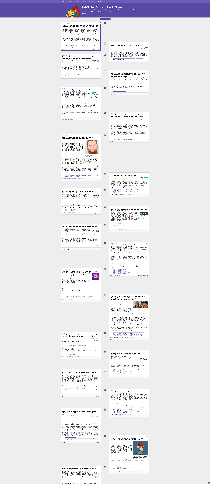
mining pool (135, 185)
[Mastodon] (83, 13)
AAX (71, 248)
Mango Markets (73, 178)
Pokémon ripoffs (74, 299)
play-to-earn (94, 290)
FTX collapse (121, 337)
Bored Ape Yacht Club (123, 471)
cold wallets (90, 31)
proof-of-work (72, 345)
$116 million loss (67, 144)
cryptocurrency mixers (138, 82)
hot (83, 31)
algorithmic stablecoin (68, 417)
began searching (92, 234)
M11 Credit (124, 414)
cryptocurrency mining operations (125, 194)
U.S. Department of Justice (130, 337)
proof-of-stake (82, 345)
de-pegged (77, 423)
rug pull (114, 248)
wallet (82, 194)
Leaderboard (77, 1)
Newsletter (99, 1)
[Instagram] (85, 13)
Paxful (72, 356)
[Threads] (86, 13)
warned (72, 375)
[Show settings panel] (209, 482)
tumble (81, 204)
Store (105, 1)
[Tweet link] (147, 43)
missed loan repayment (120, 395)
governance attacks (81, 178)
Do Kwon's (75, 415)
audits (119, 222)
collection (65, 275)
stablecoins (141, 81)
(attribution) (143, 48)
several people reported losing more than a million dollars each (76, 92)
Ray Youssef (77, 356)
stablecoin (119, 467)
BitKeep (72, 212)
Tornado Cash (121, 229)
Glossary (84, 1)
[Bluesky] (84, 13)
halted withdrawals (77, 230)
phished (96, 96)
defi (130, 120)
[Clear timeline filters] (74, 10)
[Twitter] (82, 13)
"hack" (129, 266)
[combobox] (64, 1)
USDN (72, 441)
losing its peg (82, 427)
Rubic (126, 229)
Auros (120, 414)
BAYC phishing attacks (132, 471)
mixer (120, 220)
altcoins (64, 347)
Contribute (91, 1)
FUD (74, 107)
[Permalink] (146, 71)
